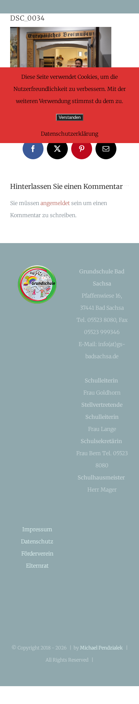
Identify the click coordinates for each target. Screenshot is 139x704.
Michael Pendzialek (101, 648)
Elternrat (37, 565)
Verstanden (70, 117)
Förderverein (37, 553)
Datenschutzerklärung (69, 133)
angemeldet (55, 203)
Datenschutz (37, 541)
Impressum (37, 529)
